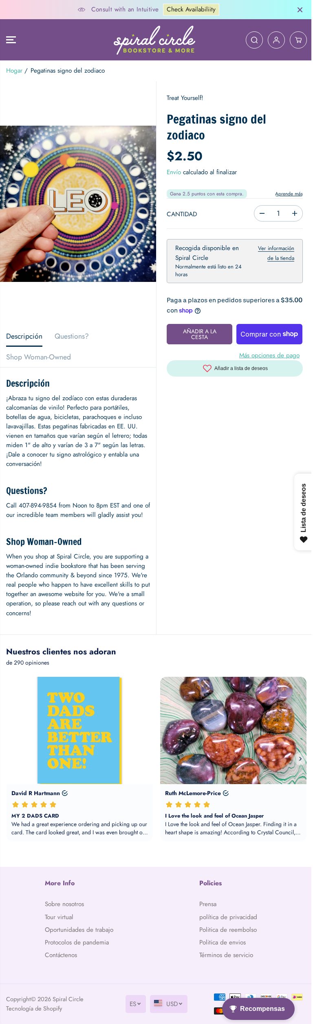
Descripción (24, 336)
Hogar (14, 70)
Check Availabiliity (191, 9)
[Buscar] (254, 40)
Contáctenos (61, 955)
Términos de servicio (226, 955)
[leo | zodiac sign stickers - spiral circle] (78, 203)
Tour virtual (59, 917)
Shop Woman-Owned (38, 357)
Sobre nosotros (64, 904)
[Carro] (298, 40)
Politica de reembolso (228, 929)
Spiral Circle (68, 999)
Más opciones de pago (269, 355)
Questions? (72, 336)
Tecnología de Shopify (34, 1008)
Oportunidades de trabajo (79, 929)
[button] (11, 39)
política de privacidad (228, 917)
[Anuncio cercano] (300, 10)
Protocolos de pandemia (77, 942)
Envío (174, 172)
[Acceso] (276, 40)
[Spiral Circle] (154, 39)
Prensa (207, 904)
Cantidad (182, 214)
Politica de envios (222, 942)
